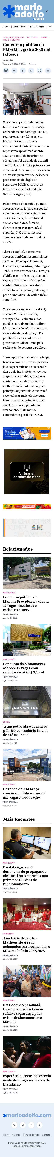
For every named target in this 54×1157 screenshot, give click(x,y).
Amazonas (20, 27)
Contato (46, 1134)
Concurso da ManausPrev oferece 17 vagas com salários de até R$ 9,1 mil (24, 668)
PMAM (44, 37)
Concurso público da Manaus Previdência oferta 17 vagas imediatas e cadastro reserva (26, 603)
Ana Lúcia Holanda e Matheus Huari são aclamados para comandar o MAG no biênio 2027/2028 (26, 944)
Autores (16, 1134)
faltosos (32, 37)
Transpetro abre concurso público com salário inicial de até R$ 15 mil (25, 730)
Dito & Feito (37, 27)
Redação (8, 60)
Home (6, 27)
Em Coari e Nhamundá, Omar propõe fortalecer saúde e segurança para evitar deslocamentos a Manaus (23, 1013)
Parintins (8, 934)
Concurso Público (13, 37)
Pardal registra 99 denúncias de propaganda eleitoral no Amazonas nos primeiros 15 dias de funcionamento (25, 875)
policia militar (11, 40)
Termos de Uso (31, 1134)
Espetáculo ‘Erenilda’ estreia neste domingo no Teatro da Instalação (27, 1080)
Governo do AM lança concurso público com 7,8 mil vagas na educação (24, 793)
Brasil (6, 722)
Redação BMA (10, 614)
